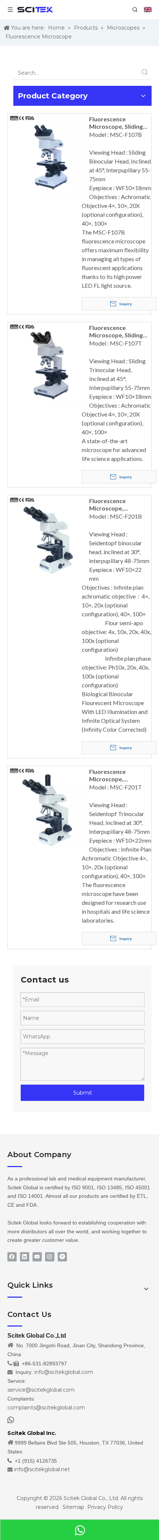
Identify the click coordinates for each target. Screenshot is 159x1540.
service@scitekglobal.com (41, 1389)
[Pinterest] (62, 1256)
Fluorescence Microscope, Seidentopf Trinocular (119, 775)
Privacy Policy (105, 1507)
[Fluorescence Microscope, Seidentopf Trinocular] (48, 805)
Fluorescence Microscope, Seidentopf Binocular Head (118, 504)
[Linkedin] (24, 1256)
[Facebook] (12, 1256)
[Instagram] (49, 1256)
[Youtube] (37, 1256)
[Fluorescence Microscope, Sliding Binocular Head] (48, 153)
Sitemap (73, 1507)
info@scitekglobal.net (42, 1469)
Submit (82, 1092)
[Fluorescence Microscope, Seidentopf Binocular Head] (48, 535)
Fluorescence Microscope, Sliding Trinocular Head (116, 331)
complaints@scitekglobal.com (46, 1407)
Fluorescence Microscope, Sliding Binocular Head (116, 122)
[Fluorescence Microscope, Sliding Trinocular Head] (48, 361)
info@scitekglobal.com (63, 1372)
